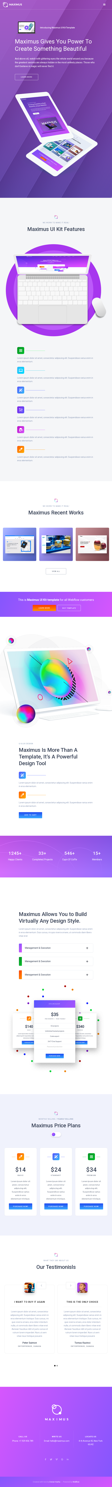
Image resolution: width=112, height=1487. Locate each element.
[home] (12, 5)
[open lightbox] (26, 28)
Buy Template (69, 608)
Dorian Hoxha (54, 1482)
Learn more (44, 608)
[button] (104, 4)
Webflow (76, 1482)
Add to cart (30, 815)
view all (56, 571)
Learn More (26, 77)
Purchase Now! (20, 1206)
